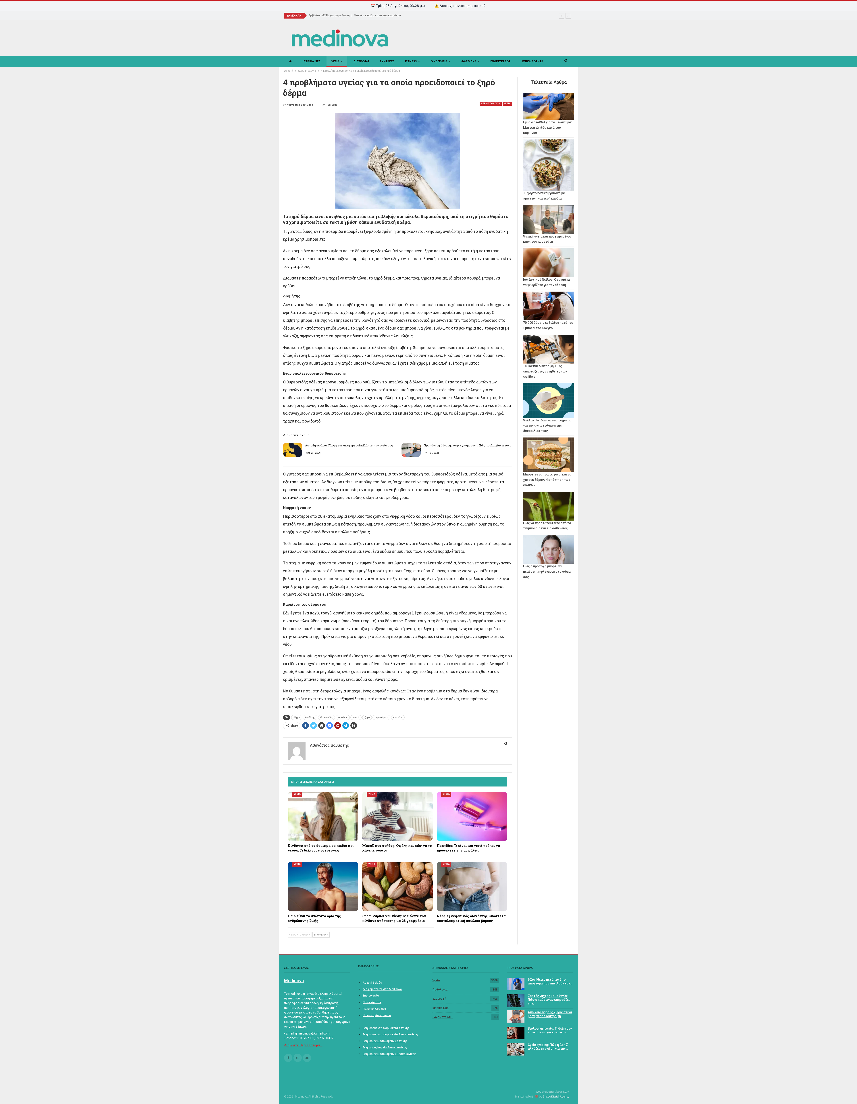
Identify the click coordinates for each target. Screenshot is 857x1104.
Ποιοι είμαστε (372, 1002)
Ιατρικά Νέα (441, 1007)
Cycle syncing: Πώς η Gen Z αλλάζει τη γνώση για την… (548, 1046)
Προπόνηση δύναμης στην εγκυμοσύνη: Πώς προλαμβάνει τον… (467, 445)
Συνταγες (387, 61)
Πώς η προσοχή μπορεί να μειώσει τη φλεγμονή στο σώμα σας (547, 571)
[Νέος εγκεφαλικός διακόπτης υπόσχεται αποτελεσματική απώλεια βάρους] (472, 886)
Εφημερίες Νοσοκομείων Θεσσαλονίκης (389, 1054)
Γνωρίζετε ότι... (443, 1017)
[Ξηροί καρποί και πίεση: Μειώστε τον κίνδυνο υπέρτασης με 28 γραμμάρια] (397, 886)
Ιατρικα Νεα (311, 61)
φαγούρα (397, 717)
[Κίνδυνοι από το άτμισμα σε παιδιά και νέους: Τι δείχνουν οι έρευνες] (323, 816)
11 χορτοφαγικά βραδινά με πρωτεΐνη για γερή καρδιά (346, 15)
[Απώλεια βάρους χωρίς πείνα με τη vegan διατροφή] (515, 1016)
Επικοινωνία (371, 995)
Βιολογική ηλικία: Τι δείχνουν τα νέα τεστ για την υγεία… (550, 1030)
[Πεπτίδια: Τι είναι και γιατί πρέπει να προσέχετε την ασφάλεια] (472, 816)
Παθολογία (440, 989)
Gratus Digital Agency (556, 1096)
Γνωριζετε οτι (500, 61)
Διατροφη (361, 61)
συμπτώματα (381, 717)
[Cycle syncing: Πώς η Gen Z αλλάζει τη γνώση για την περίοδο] (515, 1049)
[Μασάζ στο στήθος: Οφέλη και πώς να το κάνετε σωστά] (397, 816)
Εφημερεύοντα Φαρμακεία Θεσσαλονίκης (390, 1034)
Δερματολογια (490, 103)
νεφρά (356, 717)
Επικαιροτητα (532, 61)
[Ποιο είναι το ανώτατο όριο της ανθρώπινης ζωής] (323, 886)
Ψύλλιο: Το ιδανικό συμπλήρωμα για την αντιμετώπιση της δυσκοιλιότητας (547, 425)
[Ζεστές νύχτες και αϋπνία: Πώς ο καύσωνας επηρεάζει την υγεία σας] (515, 1000)
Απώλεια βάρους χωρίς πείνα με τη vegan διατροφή (550, 1014)
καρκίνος (342, 717)
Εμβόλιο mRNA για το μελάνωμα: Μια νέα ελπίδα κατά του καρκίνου (547, 127)
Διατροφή (439, 998)
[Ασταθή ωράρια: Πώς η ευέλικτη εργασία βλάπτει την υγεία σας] (292, 450)
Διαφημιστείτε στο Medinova (382, 989)
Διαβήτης (310, 717)
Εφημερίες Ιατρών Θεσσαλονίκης (385, 1047)
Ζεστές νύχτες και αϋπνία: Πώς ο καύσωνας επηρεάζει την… (549, 999)
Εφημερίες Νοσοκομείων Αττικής (385, 1041)
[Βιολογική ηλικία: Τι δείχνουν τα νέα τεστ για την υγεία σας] (515, 1033)
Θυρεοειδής (326, 717)
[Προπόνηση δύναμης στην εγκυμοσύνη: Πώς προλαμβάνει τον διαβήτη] (411, 450)
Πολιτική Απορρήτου (377, 1015)
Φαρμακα (468, 61)
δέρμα (296, 717)
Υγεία (436, 980)
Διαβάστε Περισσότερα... (303, 1045)
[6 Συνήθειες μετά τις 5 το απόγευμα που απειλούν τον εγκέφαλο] (515, 984)
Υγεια (335, 61)
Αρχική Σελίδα (372, 982)
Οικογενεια (439, 61)
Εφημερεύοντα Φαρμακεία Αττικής (386, 1028)
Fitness (411, 61)
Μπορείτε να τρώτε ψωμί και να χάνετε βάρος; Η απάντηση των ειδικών (547, 480)
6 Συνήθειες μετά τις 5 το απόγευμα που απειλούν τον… (550, 981)
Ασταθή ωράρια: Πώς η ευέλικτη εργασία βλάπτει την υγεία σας (349, 445)
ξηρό (367, 717)
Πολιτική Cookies (374, 1008)
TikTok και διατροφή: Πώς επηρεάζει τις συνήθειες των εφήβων (545, 371)
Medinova (294, 980)
